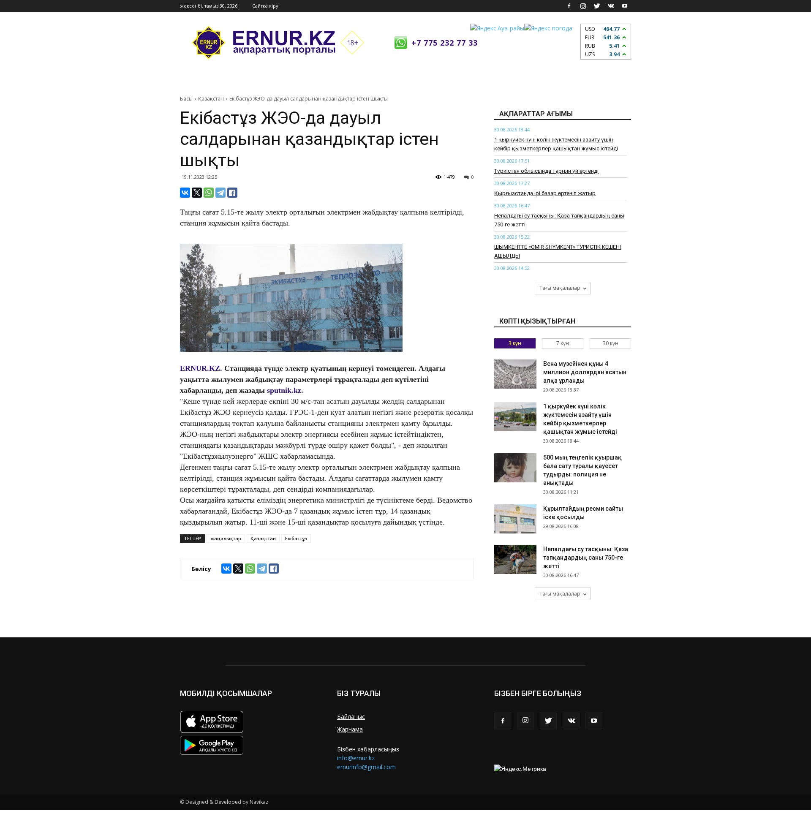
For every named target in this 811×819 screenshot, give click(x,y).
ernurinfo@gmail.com (366, 767)
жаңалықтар (225, 538)
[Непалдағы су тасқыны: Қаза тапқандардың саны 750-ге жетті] (515, 559)
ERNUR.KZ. (201, 368)
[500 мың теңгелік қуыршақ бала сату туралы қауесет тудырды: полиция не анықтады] (515, 467)
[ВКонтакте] (185, 193)
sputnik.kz (284, 390)
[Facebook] (569, 6)
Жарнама (350, 729)
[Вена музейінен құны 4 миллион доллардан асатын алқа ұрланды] (515, 374)
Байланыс (351, 717)
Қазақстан (211, 98)
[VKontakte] (610, 6)
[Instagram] (583, 6)
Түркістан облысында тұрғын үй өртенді (546, 171)
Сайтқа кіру (265, 6)
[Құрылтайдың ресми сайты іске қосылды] (515, 518)
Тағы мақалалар (559, 287)
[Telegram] (220, 193)
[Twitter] (597, 6)
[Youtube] (624, 6)
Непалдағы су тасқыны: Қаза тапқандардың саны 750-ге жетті (585, 557)
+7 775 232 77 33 (444, 43)
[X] (197, 193)
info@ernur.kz (356, 758)
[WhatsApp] (209, 193)
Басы (186, 98)
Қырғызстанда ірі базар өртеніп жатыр (545, 193)
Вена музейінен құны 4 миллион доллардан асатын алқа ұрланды (584, 372)
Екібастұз (296, 538)
